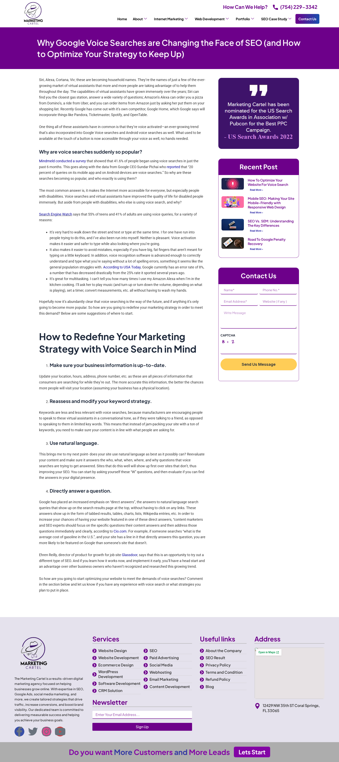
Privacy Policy (218, 664)
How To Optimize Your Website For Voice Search (268, 182)
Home (122, 19)
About (138, 19)
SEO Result (215, 657)
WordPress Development (110, 674)
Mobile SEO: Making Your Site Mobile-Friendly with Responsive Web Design (271, 202)
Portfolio (243, 19)
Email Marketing (163, 679)
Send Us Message (259, 364)
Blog (210, 686)
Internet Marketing (169, 19)
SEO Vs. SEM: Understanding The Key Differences (271, 223)
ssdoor (132, 555)
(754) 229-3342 (298, 7)
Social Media (161, 664)
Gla (124, 555)
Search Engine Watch (55, 214)
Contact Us (307, 19)
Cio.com (120, 531)
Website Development (118, 657)
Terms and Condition (224, 672)
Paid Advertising (164, 657)
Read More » (256, 190)
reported (173, 167)
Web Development (210, 19)
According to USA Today (122, 267)
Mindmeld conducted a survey (62, 161)
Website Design (112, 650)
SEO (153, 650)
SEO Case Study (274, 19)
